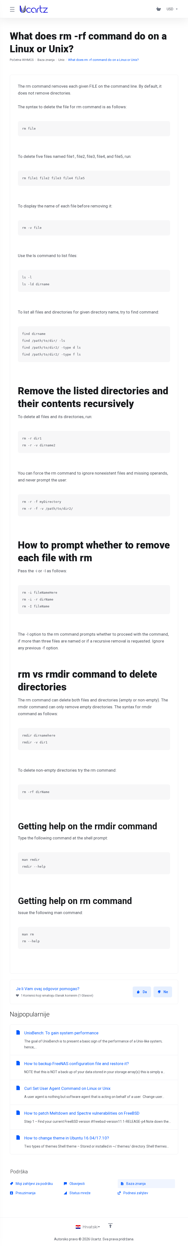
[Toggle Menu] (12, 9)
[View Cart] (159, 9)
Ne (166, 992)
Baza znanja (46, 60)
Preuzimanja (25, 1193)
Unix (61, 60)
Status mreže (80, 1193)
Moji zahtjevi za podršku (34, 1184)
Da (145, 992)
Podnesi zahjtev (135, 1193)
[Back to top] (110, 1225)
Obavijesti (77, 1184)
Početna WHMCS (22, 60)
